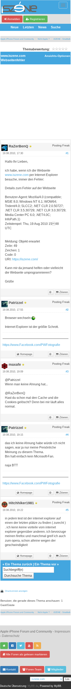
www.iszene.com (17, 175)
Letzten (28, 27)
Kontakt (11, 669)
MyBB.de (33, 686)
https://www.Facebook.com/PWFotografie (31, 344)
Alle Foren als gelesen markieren (26, 654)
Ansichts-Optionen (57, 55)
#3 (67, 371)
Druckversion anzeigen (16, 591)
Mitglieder (57, 669)
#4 (67, 434)
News (42, 27)
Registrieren (37, 19)
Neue (15, 27)
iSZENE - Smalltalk (61, 39)
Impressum (62, 631)
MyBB (57, 686)
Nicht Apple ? (44, 39)
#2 (67, 309)
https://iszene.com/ (25, 259)
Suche (56, 27)
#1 (67, 153)
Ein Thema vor (45, 564)
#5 (67, 510)
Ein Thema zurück (18, 564)
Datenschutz (11, 635)
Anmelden (13, 19)
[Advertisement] (35, 102)
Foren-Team (33, 669)
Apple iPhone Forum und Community (17, 39)
